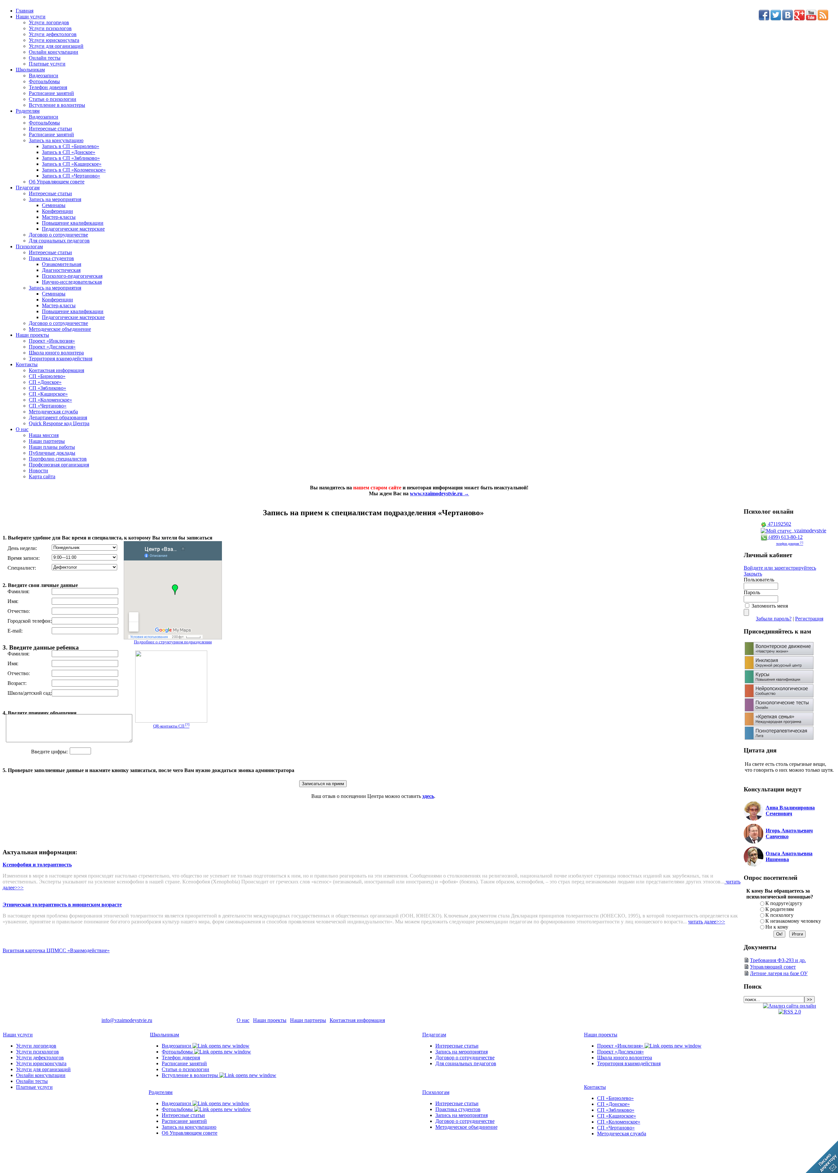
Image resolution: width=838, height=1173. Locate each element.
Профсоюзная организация (59, 464)
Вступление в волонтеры (57, 105)
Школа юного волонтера (56, 352)
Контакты (27, 364)
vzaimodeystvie (809, 530)
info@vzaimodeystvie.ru (126, 1020)
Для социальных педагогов (59, 240)
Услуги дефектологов (53, 34)
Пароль (752, 592)
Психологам (29, 246)
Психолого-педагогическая (72, 276)
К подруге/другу (783, 903)
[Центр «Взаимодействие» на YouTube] (811, 18)
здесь (428, 796)
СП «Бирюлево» (47, 376)
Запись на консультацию (56, 140)
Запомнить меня (770, 606)
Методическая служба (53, 411)
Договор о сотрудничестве (58, 234)
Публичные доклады (52, 453)
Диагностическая (61, 270)
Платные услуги (47, 63)
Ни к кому (776, 927)
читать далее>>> (706, 921)
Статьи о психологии (52, 99)
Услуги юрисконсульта (54, 40)
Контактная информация (56, 370)
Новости (38, 470)
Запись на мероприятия (55, 199)
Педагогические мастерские (73, 229)
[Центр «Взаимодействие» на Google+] (799, 18)
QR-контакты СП (171, 726)
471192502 (779, 524)
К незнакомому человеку (793, 921)
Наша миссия (44, 435)
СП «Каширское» (48, 394)
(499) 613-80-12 (785, 537)
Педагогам (28, 187)
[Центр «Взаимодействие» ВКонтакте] (787, 18)
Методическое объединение (60, 329)
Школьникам (30, 69)
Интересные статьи (50, 128)
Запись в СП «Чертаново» (71, 176)
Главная (24, 10)
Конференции (57, 211)
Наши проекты (32, 335)
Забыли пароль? (774, 618)
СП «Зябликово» (47, 388)
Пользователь (759, 579)
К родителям (779, 909)
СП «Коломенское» (50, 400)
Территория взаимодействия (60, 358)
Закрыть (753, 574)
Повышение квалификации (72, 223)
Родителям (28, 111)
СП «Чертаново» (47, 405)
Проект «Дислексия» (52, 347)
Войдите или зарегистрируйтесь (780, 568)
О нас (22, 429)
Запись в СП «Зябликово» (71, 158)
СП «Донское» (45, 382)
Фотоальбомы (44, 81)
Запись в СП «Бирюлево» (70, 146)
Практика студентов (51, 258)
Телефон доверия (48, 87)
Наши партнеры (47, 441)
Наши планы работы (52, 447)
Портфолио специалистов (58, 459)
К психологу (779, 915)
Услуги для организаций (56, 46)
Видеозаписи (43, 75)
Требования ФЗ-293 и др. (778, 960)
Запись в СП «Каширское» (71, 164)
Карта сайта (42, 476)
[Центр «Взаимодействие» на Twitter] (776, 18)
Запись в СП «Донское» (68, 152)
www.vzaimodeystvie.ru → (439, 493)
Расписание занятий (51, 93)
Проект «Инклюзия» (52, 341)
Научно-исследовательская (72, 282)
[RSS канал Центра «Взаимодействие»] (823, 18)
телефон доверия (789, 543)
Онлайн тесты (45, 58)
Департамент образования (58, 417)
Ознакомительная (61, 264)
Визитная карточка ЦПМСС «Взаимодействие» (56, 950)
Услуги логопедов (49, 22)
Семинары (53, 205)
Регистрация (809, 618)
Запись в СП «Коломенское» (74, 170)
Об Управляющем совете (56, 181)
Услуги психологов (50, 28)
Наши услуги (31, 16)
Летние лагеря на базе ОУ (779, 973)
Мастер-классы (59, 217)
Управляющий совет (773, 967)
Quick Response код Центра (59, 423)
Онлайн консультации (53, 52)
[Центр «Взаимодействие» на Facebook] (764, 18)
